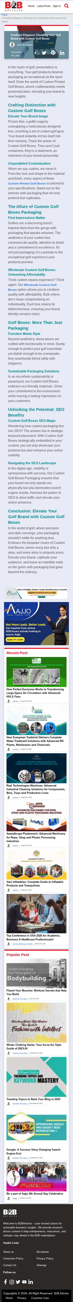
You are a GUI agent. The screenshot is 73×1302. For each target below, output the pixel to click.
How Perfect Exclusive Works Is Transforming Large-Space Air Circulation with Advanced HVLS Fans (35, 693)
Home (31, 6)
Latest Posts (43, 6)
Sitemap (41, 1265)
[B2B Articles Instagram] (12, 1281)
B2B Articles (61, 1293)
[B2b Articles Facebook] (36, 52)
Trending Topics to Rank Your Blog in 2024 (33, 1099)
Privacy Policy (45, 1258)
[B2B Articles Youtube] (25, 1281)
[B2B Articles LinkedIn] (31, 1281)
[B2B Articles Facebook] (6, 1281)
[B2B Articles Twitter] (18, 1281)
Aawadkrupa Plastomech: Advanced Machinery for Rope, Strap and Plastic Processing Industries (35, 837)
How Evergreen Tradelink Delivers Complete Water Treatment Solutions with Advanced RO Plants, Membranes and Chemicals (35, 741)
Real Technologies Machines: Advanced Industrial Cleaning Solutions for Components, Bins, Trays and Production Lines (35, 789)
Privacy (21, 1298)
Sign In (57, 6)
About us (8, 1251)
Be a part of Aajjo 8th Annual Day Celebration (34, 1193)
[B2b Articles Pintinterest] (54, 52)
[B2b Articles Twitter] (45, 52)
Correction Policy (13, 1258)
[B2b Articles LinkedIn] (62, 53)
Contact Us (9, 1265)
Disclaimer (42, 1251)
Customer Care (40, 1298)
